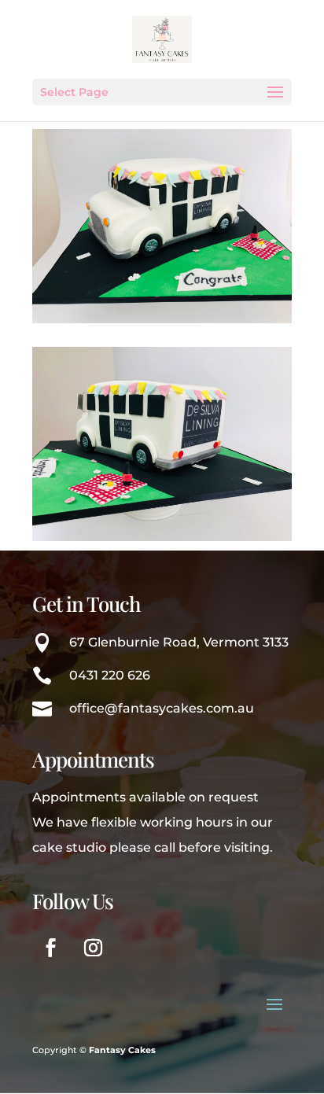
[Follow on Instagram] (93, 948)
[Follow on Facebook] (50, 948)
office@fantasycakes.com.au (161, 708)
